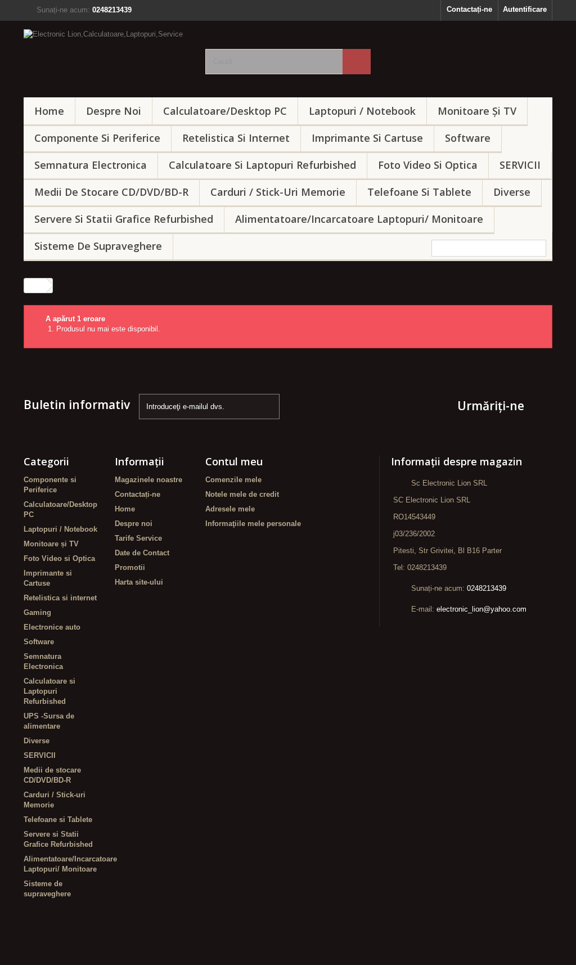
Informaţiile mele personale (253, 523)
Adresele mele (230, 509)
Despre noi (113, 111)
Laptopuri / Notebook (362, 111)
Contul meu (234, 461)
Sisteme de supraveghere (98, 246)
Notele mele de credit (242, 494)
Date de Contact (142, 553)
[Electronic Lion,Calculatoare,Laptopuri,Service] (106, 56)
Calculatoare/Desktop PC (225, 111)
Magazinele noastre (148, 479)
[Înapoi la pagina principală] (35, 286)
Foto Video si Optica (428, 165)
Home (49, 111)
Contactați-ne (469, 9)
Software (467, 138)
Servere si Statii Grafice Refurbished (123, 219)
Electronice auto (52, 627)
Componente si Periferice (97, 138)
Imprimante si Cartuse (367, 138)
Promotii (130, 567)
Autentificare (525, 9)
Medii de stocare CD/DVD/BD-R (111, 192)
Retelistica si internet (236, 138)
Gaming (37, 612)
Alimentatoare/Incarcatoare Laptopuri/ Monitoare (359, 219)
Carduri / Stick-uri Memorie (277, 192)
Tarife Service (138, 538)
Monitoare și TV (477, 111)
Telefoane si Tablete (419, 192)
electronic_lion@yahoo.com (481, 609)
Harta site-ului (139, 582)
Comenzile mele (233, 479)
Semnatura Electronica (90, 165)
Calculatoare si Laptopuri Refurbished (262, 165)
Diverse (511, 192)
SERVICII (520, 165)
